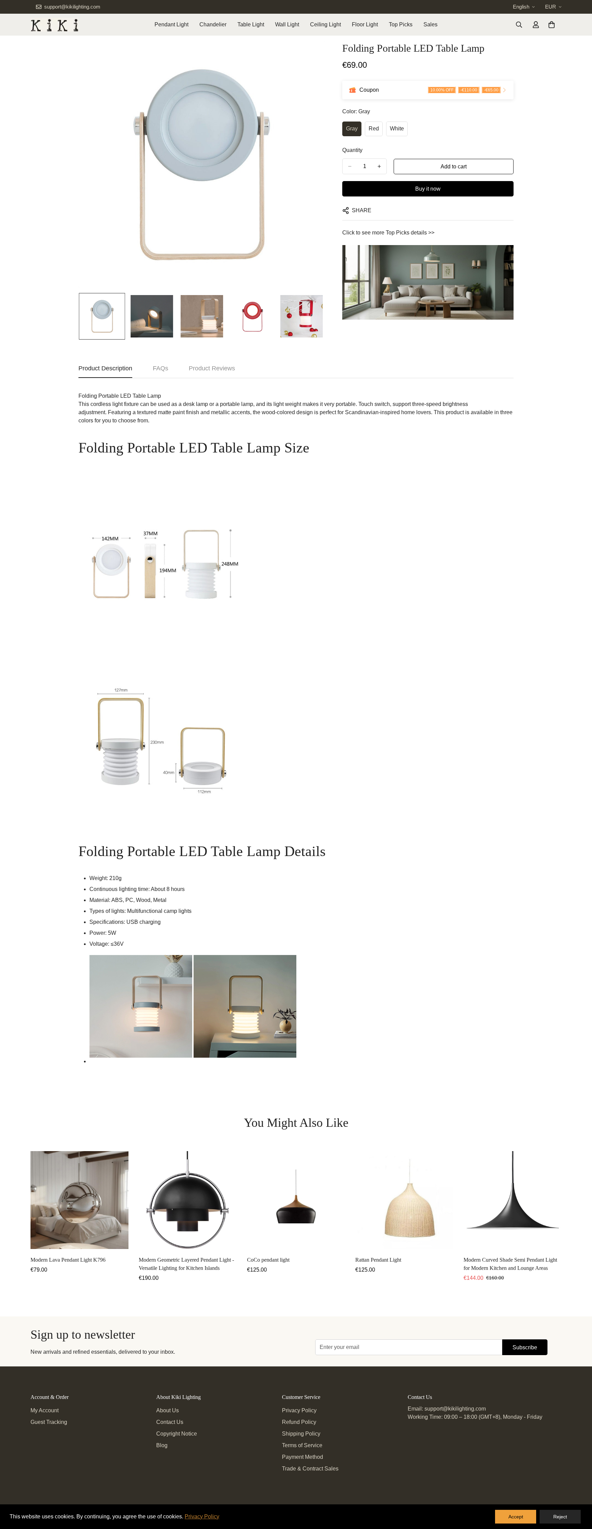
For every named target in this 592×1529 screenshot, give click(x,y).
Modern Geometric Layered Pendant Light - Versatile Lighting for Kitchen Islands (186, 1264)
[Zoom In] (310, 55)
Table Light (250, 24)
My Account (44, 1410)
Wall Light (287, 24)
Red (374, 128)
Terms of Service (302, 1445)
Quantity (352, 150)
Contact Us (169, 1422)
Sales (430, 24)
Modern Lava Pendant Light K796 (68, 1260)
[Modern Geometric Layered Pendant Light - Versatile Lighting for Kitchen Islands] (188, 1200)
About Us (167, 1410)
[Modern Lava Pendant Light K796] (79, 1200)
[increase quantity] (379, 166)
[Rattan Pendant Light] (404, 1200)
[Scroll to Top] (579, 1492)
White (397, 128)
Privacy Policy (299, 1410)
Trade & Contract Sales (310, 1468)
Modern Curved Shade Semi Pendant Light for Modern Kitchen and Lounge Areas (510, 1264)
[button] (551, 25)
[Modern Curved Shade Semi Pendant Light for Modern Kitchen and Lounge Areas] (513, 1200)
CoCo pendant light (268, 1260)
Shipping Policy (301, 1434)
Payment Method (302, 1457)
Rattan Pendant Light (378, 1260)
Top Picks (400, 24)
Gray (352, 128)
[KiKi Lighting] (54, 24)
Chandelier (212, 24)
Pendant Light (171, 24)
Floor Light (365, 24)
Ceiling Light (325, 24)
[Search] (519, 24)
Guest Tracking (48, 1422)
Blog (162, 1445)
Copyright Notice (176, 1434)
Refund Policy (299, 1422)
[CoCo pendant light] (296, 1200)
